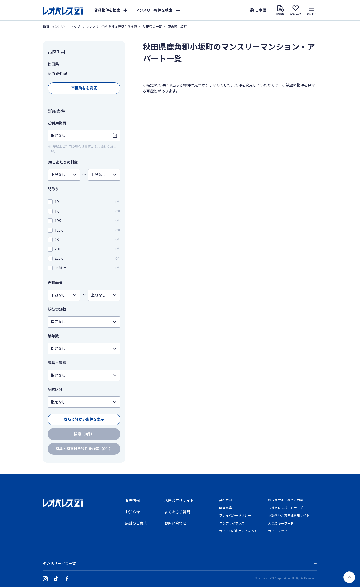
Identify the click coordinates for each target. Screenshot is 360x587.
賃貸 (87, 146)
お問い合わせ (175, 523)
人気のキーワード (281, 523)
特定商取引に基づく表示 (285, 500)
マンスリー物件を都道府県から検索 (111, 27)
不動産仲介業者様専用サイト (289, 515)
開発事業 (225, 508)
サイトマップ (277, 531)
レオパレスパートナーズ (285, 508)
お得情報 (132, 500)
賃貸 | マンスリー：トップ (61, 27)
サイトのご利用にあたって (238, 531)
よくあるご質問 (177, 512)
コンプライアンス (231, 523)
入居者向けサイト (179, 500)
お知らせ (132, 512)
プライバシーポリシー (235, 515)
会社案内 (225, 500)
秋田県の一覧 (152, 27)
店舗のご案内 (136, 523)
